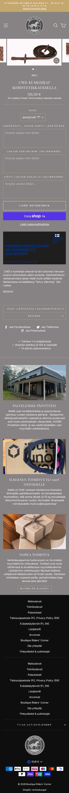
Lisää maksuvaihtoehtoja (34, 224)
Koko (33, 110)
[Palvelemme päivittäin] (34, 382)
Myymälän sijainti (34, 588)
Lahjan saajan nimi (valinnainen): (34, 151)
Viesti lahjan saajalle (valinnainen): (34, 177)
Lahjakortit (35, 629)
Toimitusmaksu (35, 98)
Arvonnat (34, 634)
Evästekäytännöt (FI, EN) (34, 623)
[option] (34, 6)
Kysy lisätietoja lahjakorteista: (34, 309)
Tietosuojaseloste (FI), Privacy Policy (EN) (34, 618)
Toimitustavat (34, 606)
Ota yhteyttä (34, 645)
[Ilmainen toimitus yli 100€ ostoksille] (34, 456)
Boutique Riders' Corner (35, 640)
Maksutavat (34, 601)
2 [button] (37, 69)
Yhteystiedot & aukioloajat (35, 651)
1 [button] (33, 69)
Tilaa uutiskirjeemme (34, 725)
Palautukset (34, 612)
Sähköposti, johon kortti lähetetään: (34, 126)
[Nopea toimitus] (34, 531)
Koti (34, 75)
